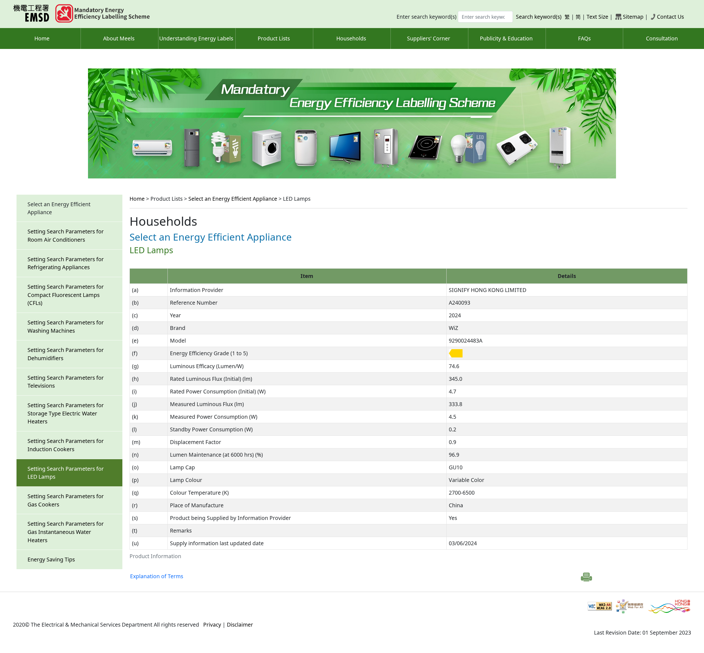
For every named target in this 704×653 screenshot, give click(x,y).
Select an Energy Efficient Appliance (232, 198)
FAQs (584, 38)
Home (42, 38)
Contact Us (670, 16)
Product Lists (274, 38)
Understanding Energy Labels (196, 38)
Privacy (212, 624)
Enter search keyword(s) (427, 16)
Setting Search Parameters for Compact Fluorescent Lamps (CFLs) (66, 295)
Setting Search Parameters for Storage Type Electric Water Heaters (66, 413)
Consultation (662, 38)
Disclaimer (240, 624)
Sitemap (633, 16)
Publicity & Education (506, 38)
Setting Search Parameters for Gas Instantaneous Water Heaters (66, 532)
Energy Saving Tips (51, 559)
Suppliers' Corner (428, 38)
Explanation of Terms (156, 576)
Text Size (597, 16)
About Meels (118, 38)
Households (351, 38)
